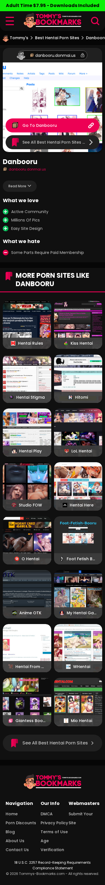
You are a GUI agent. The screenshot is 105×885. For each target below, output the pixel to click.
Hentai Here (82, 505)
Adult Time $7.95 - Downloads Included (52, 5)
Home (12, 814)
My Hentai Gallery (82, 613)
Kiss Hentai (82, 343)
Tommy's (19, 38)
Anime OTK (30, 613)
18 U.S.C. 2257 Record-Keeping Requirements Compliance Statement (52, 865)
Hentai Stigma (30, 397)
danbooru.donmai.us (55, 55)
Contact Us (17, 850)
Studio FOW (30, 505)
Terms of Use (54, 832)
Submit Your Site (81, 818)
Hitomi (81, 397)
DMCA (47, 814)
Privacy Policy (54, 823)
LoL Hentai (81, 451)
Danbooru (46, 125)
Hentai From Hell (30, 666)
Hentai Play (30, 451)
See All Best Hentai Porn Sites (55, 743)
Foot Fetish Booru (82, 559)
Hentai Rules (30, 343)
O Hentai (30, 559)
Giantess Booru (30, 720)
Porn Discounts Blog (21, 827)
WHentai (81, 666)
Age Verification (52, 845)
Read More (17, 186)
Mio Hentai (81, 720)
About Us (15, 841)
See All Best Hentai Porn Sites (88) (56, 142)
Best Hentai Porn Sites (57, 38)
